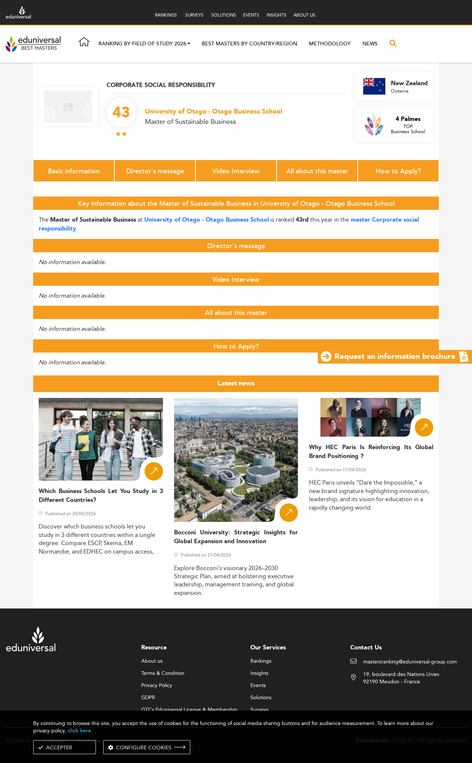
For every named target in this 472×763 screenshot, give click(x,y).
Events (258, 685)
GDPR (148, 697)
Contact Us (366, 647)
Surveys (259, 710)
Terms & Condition (162, 673)
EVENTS (251, 14)
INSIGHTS (277, 14)
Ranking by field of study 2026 (142, 44)
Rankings (260, 661)
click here (79, 730)
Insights (259, 673)
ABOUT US (304, 14)
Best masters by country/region (249, 44)
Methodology (330, 44)
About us (152, 661)
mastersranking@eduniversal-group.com (410, 662)
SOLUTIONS (223, 14)
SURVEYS (194, 14)
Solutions (260, 697)
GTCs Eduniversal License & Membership (189, 710)
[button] (188, 44)
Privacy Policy (156, 685)
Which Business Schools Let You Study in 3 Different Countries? (101, 495)
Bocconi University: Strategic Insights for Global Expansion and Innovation (236, 537)
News (370, 44)
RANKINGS (166, 14)
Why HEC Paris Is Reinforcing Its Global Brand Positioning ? (371, 452)
